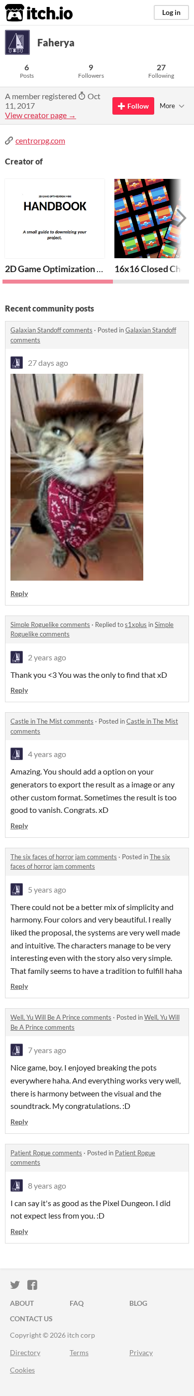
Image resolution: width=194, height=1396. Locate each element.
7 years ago (47, 1050)
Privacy (141, 1352)
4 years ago (47, 754)
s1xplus (136, 624)
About (22, 1303)
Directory (25, 1352)
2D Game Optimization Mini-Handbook (82, 268)
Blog (138, 1303)
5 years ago (47, 889)
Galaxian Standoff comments (51, 330)
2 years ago (47, 657)
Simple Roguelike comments (50, 624)
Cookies (22, 1370)
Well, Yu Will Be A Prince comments (60, 1017)
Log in (171, 12)
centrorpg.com (40, 140)
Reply (19, 593)
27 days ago (48, 362)
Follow (138, 106)
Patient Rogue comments (46, 1153)
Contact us (31, 1318)
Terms (79, 1352)
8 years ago (47, 1185)
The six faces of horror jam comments (63, 857)
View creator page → (40, 115)
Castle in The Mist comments (52, 721)
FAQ (77, 1303)
